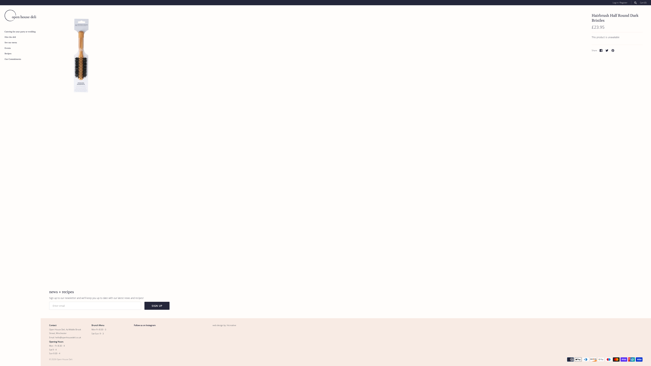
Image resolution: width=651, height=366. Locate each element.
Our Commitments (13, 59)
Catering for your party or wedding (20, 31)
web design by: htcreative (224, 325)
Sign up (157, 305)
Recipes (8, 53)
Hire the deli (10, 37)
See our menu (11, 42)
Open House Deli (64, 359)
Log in (615, 2)
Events (8, 48)
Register (623, 2)
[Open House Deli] (20, 15)
